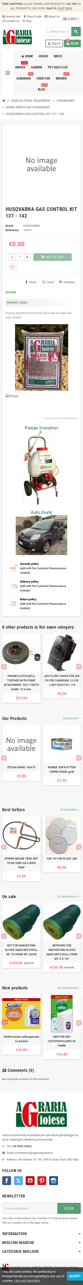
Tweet (50, 282)
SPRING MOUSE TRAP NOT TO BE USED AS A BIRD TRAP (21, 863)
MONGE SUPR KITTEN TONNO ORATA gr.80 (61, 769)
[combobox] (64, 31)
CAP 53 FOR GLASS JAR (62, 858)
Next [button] (79, 666)
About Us (54, 16)
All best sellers (70, 809)
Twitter (18, 1180)
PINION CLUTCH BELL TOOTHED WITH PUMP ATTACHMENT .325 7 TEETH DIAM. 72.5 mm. (21, 683)
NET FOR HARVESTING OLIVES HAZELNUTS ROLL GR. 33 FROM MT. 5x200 (21, 950)
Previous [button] (4, 666)
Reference (12, 230)
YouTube (30, 1180)
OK (71, 1208)
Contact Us (12, 21)
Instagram (53, 1180)
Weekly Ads (11, 16)
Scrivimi (11, 292)
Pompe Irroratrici (41, 428)
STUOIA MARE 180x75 (21, 767)
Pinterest (69, 282)
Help (26, 21)
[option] (21, 668)
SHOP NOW (65, 8)
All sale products (69, 896)
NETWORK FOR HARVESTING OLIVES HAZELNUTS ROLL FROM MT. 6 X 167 (62, 952)
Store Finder (32, 16)
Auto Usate (41, 512)
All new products (69, 987)
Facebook (6, 1180)
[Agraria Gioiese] (17, 36)
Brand (9, 225)
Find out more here (27, 1280)
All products (72, 718)
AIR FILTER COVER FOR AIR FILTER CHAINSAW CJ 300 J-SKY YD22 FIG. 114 (61, 680)
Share (33, 282)
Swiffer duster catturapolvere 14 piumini (21, 1039)
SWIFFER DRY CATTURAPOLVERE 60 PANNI (62, 1041)
